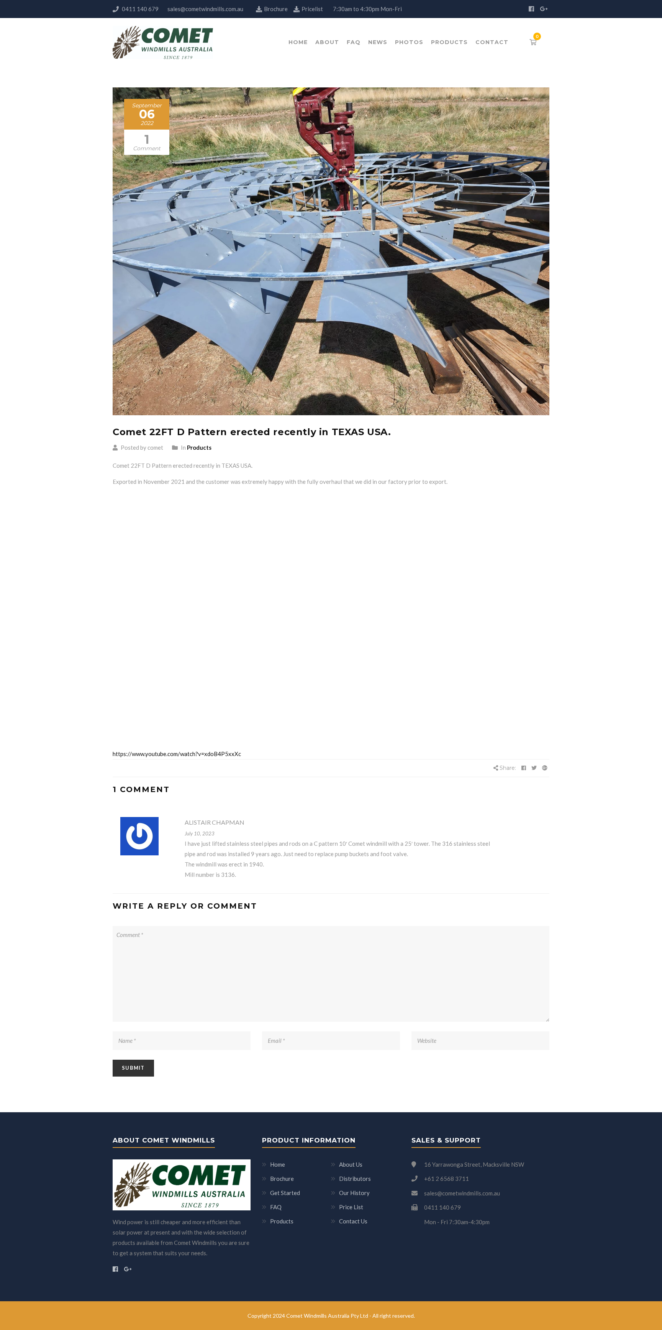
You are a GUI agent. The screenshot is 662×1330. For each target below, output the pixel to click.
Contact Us (353, 1221)
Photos (409, 42)
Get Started (285, 1192)
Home (298, 42)
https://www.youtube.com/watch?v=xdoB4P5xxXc (177, 753)
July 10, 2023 (200, 833)
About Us (350, 1164)
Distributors (355, 1178)
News (377, 42)
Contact (491, 42)
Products (449, 42)
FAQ (353, 42)
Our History (354, 1192)
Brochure (276, 8)
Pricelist (312, 8)
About (327, 42)
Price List (351, 1206)
